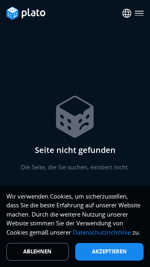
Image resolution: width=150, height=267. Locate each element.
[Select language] (127, 13)
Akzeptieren (109, 251)
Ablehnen (37, 251)
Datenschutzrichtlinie (102, 232)
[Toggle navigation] (139, 13)
